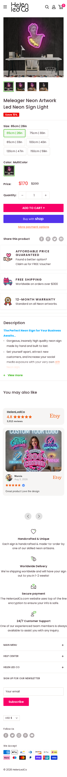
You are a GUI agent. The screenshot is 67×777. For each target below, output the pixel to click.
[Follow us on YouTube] (32, 735)
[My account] (53, 7)
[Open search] (47, 7)
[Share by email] (61, 239)
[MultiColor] (9, 170)
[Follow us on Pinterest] (25, 735)
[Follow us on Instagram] (18, 735)
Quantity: (9, 195)
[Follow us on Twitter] (12, 735)
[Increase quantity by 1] (45, 195)
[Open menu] (5, 6)
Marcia (18, 476)
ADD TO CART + (33, 208)
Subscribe (16, 702)
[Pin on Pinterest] (48, 239)
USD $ (8, 718)
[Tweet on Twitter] (54, 239)
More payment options (33, 227)
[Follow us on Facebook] (5, 735)
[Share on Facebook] (41, 239)
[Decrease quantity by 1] (22, 195)
